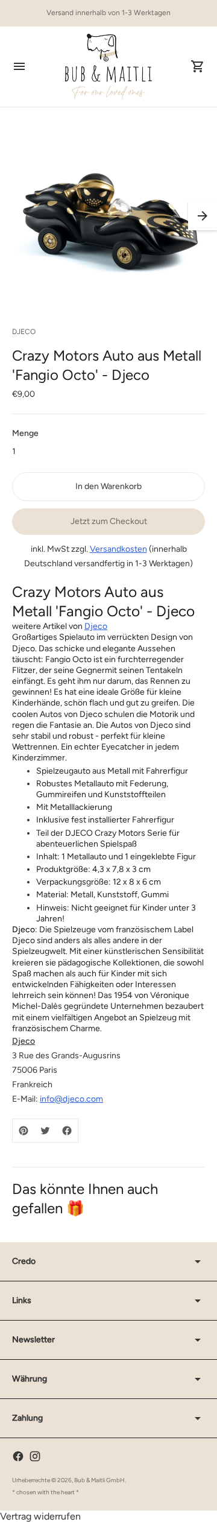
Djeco (95, 626)
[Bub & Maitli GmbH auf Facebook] (18, 1456)
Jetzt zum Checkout (109, 521)
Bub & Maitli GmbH (99, 1480)
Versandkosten (118, 549)
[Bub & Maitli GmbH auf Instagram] (35, 1456)
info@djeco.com (71, 1099)
